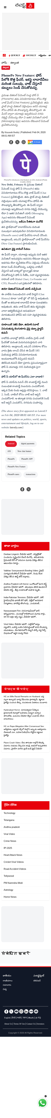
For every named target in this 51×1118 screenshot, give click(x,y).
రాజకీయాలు (7, 981)
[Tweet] (28, 489)
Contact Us (30, 1024)
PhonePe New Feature (16, 467)
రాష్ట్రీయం (42, 55)
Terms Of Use (19, 1024)
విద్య (5, 989)
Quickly (15, 55)
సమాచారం (7, 985)
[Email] (36, 1011)
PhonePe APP (27, 459)
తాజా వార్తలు (11, 546)
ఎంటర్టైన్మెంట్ (38, 976)
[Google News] (31, 1011)
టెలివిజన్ (37, 981)
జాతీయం (7, 976)
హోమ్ (4, 63)
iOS (9, 451)
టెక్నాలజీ (14, 63)
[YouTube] (16, 1011)
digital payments (27, 443)
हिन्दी (13, 1018)
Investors (40, 1024)
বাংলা (24, 1018)
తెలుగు (31, 1018)
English (7, 1018)
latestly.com (16, 428)
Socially (31, 55)
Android (11, 443)
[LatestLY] (24, 7)
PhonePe (11, 459)
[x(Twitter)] (17, 142)
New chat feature (24, 451)
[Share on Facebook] (22, 489)
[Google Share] (35, 144)
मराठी (19, 1018)
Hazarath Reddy (12, 133)
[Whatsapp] (24, 142)
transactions (30, 474)
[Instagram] (21, 1011)
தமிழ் (38, 1018)
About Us (8, 1024)
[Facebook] (11, 142)
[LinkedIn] (26, 1011)
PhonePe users (13, 474)
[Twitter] (11, 1011)
